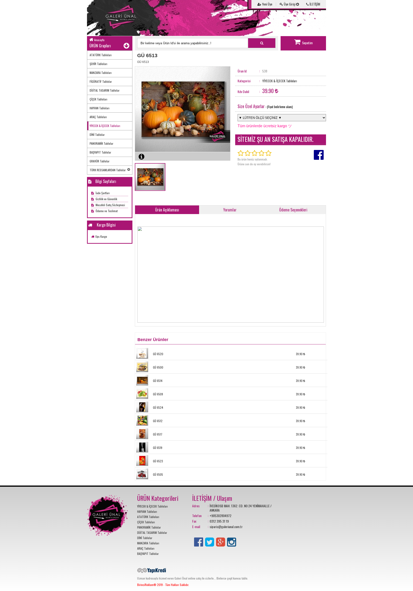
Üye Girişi (289, 3)
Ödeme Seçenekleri (293, 210)
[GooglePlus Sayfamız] (220, 541)
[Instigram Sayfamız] (231, 541)
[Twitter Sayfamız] (209, 541)
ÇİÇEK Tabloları (98, 99)
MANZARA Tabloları (101, 73)
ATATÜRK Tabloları (101, 55)
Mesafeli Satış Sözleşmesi (110, 205)
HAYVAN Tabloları (99, 108)
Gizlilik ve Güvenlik (106, 199)
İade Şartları (102, 193)
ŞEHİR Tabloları (98, 64)
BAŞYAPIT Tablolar (100, 152)
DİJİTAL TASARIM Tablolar (105, 90)
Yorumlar (230, 210)
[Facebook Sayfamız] (198, 541)
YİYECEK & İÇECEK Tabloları (105, 126)
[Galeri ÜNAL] (123, 18)
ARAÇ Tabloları (98, 117)
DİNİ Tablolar (97, 135)
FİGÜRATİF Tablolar (101, 81)
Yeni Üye (266, 3)
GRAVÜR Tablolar (99, 161)
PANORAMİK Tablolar (101, 143)
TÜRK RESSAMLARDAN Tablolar (108, 170)
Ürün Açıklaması (167, 210)
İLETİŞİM (314, 3)
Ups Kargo (101, 236)
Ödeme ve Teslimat (106, 211)
